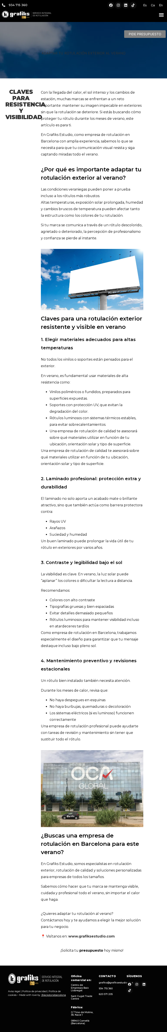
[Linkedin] (125, 5)
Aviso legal (14, 991)
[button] (161, 15)
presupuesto (91, 950)
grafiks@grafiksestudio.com (116, 982)
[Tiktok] (133, 5)
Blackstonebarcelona (54, 995)
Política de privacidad (34, 991)
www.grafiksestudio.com (91, 936)
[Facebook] (110, 5)
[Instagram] (118, 5)
